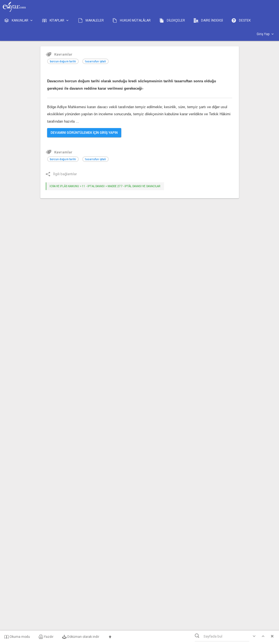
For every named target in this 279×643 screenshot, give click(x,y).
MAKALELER (94, 20)
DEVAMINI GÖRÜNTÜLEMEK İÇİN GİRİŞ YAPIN (84, 133)
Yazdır (48, 637)
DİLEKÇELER (175, 20)
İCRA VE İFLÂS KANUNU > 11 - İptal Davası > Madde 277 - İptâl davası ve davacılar (105, 186)
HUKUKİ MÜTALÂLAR (135, 20)
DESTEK (244, 20)
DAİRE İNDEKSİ (211, 20)
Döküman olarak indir (82, 637)
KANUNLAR (20, 20)
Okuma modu (19, 637)
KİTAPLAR (57, 20)
